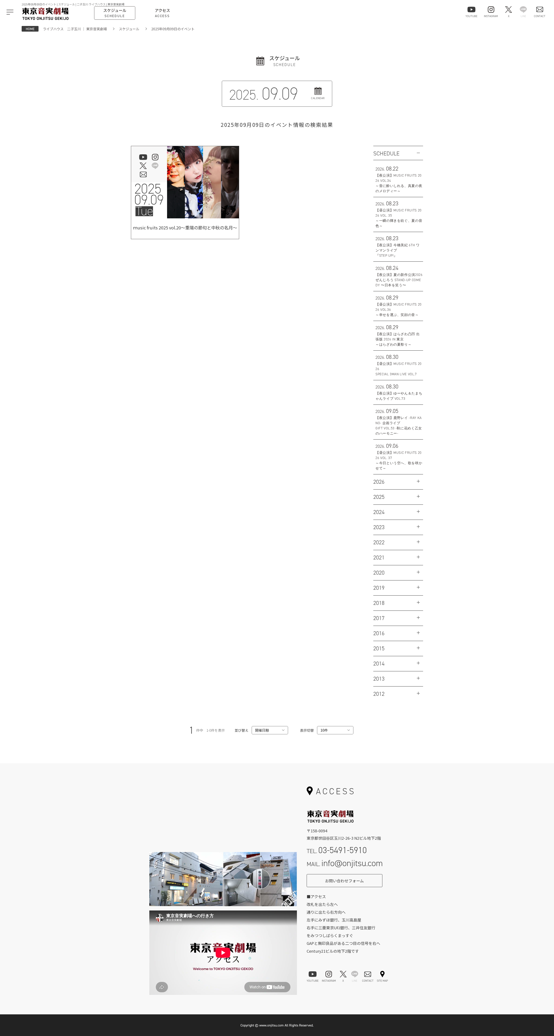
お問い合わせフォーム (344, 880)
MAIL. (345, 863)
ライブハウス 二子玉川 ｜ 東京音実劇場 (75, 28)
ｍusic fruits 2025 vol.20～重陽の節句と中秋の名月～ (185, 227)
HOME (30, 29)
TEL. (337, 850)
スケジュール (129, 28)
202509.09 (149, 194)
